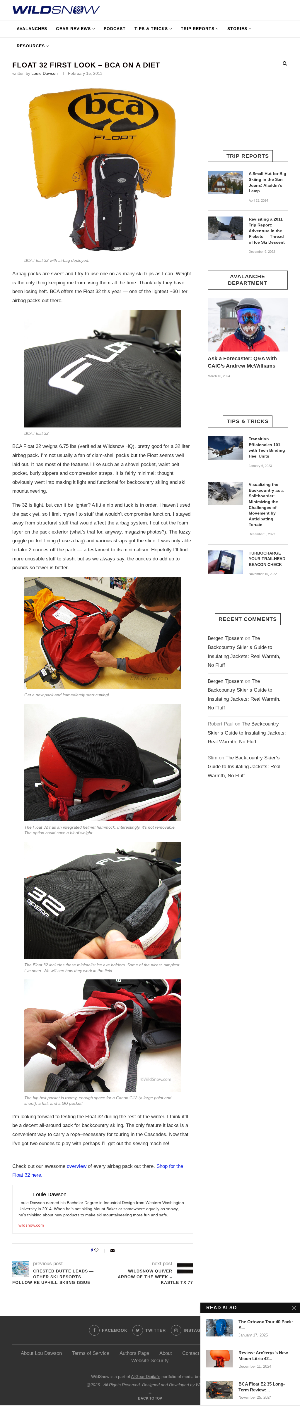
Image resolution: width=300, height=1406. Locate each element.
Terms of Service (90, 1353)
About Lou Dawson (41, 1353)
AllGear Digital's (145, 1376)
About (165, 1353)
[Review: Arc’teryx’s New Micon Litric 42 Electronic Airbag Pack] (219, 1358)
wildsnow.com (31, 1225)
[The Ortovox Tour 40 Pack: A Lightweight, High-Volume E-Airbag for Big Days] (219, 1327)
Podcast (115, 28)
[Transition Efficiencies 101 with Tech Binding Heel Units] (225, 448)
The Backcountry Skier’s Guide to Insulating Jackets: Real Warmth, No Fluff (247, 732)
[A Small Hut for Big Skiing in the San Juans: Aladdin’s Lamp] (225, 182)
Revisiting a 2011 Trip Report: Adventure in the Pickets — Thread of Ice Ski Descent (267, 230)
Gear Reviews (73, 28)
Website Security (150, 1360)
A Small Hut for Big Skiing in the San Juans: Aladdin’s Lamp (267, 182)
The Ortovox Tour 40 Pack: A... (265, 1324)
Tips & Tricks (151, 28)
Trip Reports (197, 28)
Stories (237, 28)
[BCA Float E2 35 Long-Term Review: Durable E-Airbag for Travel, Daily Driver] (219, 1390)
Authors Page (134, 1353)
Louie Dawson (44, 73)
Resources (31, 46)
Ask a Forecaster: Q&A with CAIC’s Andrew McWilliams (242, 362)
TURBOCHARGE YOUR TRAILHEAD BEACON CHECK (267, 559)
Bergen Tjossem (225, 638)
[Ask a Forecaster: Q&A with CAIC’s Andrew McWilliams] (248, 325)
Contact (190, 1353)
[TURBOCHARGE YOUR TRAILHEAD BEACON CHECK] (225, 562)
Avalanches (32, 28)
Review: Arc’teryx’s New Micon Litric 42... (263, 1355)
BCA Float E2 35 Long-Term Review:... (261, 1386)
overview (76, 1166)
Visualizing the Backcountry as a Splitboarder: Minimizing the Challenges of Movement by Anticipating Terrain (266, 504)
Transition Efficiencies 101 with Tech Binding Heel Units (267, 447)
